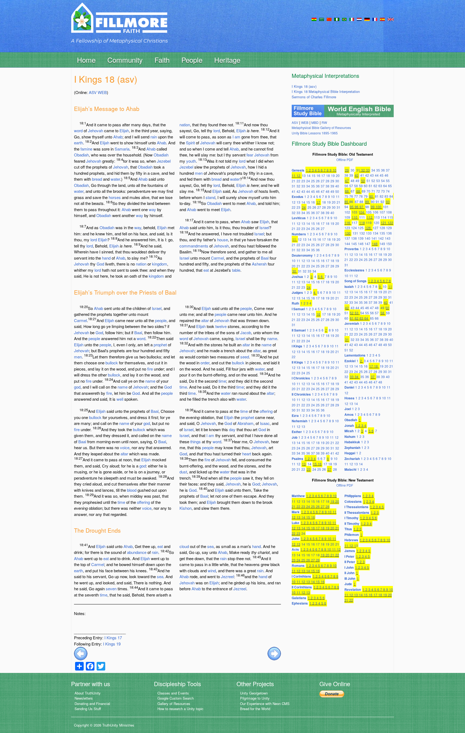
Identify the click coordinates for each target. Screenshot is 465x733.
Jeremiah (351, 323)
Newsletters (84, 698)
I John (349, 567)
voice (124, 447)
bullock (111, 362)
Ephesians (300, 603)
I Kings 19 (112, 644)
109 (347, 217)
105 (369, 212)
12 (298, 175)
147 (367, 243)
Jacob (245, 332)
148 (375, 243)
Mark (296, 511)
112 (369, 217)
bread (97, 179)
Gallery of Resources (173, 703)
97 (361, 206)
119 (369, 222)
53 (378, 180)
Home (86, 60)
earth (78, 142)
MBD (315, 122)
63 (380, 185)
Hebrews (351, 539)
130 (348, 233)
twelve (221, 326)
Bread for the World (255, 708)
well (120, 399)
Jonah (349, 425)
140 (367, 238)
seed (244, 356)
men (199, 173)
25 (313, 181)
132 (362, 233)
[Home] (119, 22)
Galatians (299, 597)
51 (368, 180)
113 (377, 217)
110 (354, 217)
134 (375, 233)
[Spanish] (382, 19)
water (115, 179)
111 (362, 217)
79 (366, 196)
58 (356, 185)
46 (318, 191)
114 (383, 217)
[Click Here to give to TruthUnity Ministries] (331, 693)
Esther (297, 431)
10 (334, 170)
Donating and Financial (92, 703)
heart (246, 453)
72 (378, 191)
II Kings (297, 362)
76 (351, 196)
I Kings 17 (113, 637)
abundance (136, 552)
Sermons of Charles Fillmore (314, 96)
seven (111, 588)
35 (313, 186)
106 (375, 212)
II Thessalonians (356, 512)
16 (318, 175)
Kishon (185, 508)
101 (386, 206)
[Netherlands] (359, 19)
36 (318, 186)
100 (378, 206)
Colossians (353, 501)
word (78, 130)
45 (313, 191)
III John (349, 578)
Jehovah (95, 130)
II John (349, 572)
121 (383, 222)
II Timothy (351, 523)
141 (374, 238)
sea (160, 576)
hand (106, 258)
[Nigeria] (336, 19)
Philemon (351, 534)
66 (347, 191)
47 (323, 191)
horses (115, 197)
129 (389, 227)
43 (303, 191)
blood (131, 490)
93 (388, 201)
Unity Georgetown (254, 693)
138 (354, 238)
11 (293, 175)
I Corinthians (301, 576)
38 (327, 186)
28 (327, 181)
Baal (265, 258)
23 (303, 181)
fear (249, 155)
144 (347, 243)
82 (381, 196)
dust (183, 471)
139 (361, 238)
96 (356, 206)
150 (389, 243)
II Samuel (299, 330)
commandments (193, 246)
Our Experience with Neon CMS (265, 703)
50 (337, 191)
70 (368, 191)
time (121, 502)
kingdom (159, 264)
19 (333, 175)
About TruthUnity (88, 693)
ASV (93, 92)
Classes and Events (173, 693)
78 (361, 196)
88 (361, 201)
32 (298, 186)
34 (308, 186)
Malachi (350, 469)
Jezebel (164, 161)
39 (332, 186)
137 (347, 238)
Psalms (297, 458)
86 (351, 201)
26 (318, 181)
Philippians (352, 495)
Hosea (349, 398)
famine (86, 149)
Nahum (349, 436)
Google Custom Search (175, 698)
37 (323, 186)
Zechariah (352, 458)
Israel (264, 227)
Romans (298, 565)
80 (371, 196)
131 (355, 233)
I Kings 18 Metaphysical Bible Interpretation (326, 91)
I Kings (297, 346)
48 (327, 191)
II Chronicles (301, 394)
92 (382, 201)
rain (153, 136)
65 (390, 185)
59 (361, 185)
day (232, 429)
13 (304, 175)
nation (141, 264)
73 (383, 191)
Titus (348, 528)
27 (323, 181)
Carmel (217, 258)
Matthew (298, 495)
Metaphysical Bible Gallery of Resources (321, 127)
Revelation (352, 589)
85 (346, 201)
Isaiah (349, 286)
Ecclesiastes (354, 270)
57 (351, 185)
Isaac (265, 423)
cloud (184, 546)
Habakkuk (352, 441)
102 (347, 212)
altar (124, 453)
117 (354, 222)
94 (346, 206)
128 (382, 227)
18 (328, 175)
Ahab (117, 136)
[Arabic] (321, 19)
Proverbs (351, 248)
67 (352, 191)
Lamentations (354, 355)
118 (362, 222)
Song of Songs (355, 280)
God (100, 264)
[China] (329, 19)
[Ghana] (314, 19)
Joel (347, 408)
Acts (295, 549)
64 (385, 185)
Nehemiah (299, 420)
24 (308, 181)
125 (361, 227)
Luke (295, 522)
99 (373, 206)
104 (361, 212)
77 (356, 196)
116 (347, 222)
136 (389, 233)
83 (386, 196)
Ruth (295, 303)
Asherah (259, 264)
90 (373, 201)
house (222, 239)
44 (308, 191)
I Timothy (351, 517)
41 (293, 191)
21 (293, 181)
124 (354, 227)
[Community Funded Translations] (391, 19)
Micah (349, 430)
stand (210, 197)
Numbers (299, 234)
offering (143, 502)
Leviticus (299, 217)
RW (324, 122)
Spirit (190, 142)
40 (337, 186)
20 (338, 175)
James (349, 550)
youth (191, 161)
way (152, 209)
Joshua (297, 276)
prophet (160, 344)
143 (387, 238)
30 (337, 181)
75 (346, 196)
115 (390, 217)
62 (375, 185)
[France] (374, 19)
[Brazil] (344, 19)
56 (346, 185)
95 (352, 206)
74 (388, 191)
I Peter (349, 556)
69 (363, 191)
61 (370, 185)
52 (373, 180)
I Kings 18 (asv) (304, 86)
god (77, 387)
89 (367, 201)
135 (382, 233)
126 (368, 227)
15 (313, 175)
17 (323, 175)
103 (354, 212)
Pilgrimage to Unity (255, 698)
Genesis (298, 170)
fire (150, 369)
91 (377, 201)
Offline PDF (344, 159)
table (236, 270)
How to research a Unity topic (180, 708)
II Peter (349, 561)
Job (294, 437)
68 (358, 191)
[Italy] (351, 19)
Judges (297, 292)
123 (347, 227)
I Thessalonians (356, 506)
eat (206, 270)
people (161, 320)
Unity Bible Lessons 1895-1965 (315, 133)
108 (389, 212)
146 (361, 243)
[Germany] (367, 19)
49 (332, 191)
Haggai (349, 453)
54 (383, 180)
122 (390, 222)
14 (309, 175)
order (204, 362)
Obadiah (81, 155)
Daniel (349, 387)
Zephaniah (352, 447)
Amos (349, 414)
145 (354, 243)
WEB (102, 92)
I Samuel (298, 308)
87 (356, 201)
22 (298, 181)
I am (236, 136)
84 (391, 196)
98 (367, 206)
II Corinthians (302, 587)
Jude (348, 583)
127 (375, 227)
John (295, 538)
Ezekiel (349, 360)
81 (377, 196)
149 (382, 243)
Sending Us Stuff (88, 708)
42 (298, 191)
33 (303, 186)
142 (381, 238)
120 (376, 222)
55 (388, 180)
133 (369, 233)
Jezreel (227, 576)
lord (93, 239)
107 (382, 212)
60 (366, 185)
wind (212, 570)
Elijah (124, 130)
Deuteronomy (302, 255)
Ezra (295, 415)
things (195, 441)
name (150, 381)
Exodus (297, 196)
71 (373, 191)
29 (332, 181)
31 (293, 186)
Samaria (122, 149)
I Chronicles (301, 378)
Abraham (245, 423)
